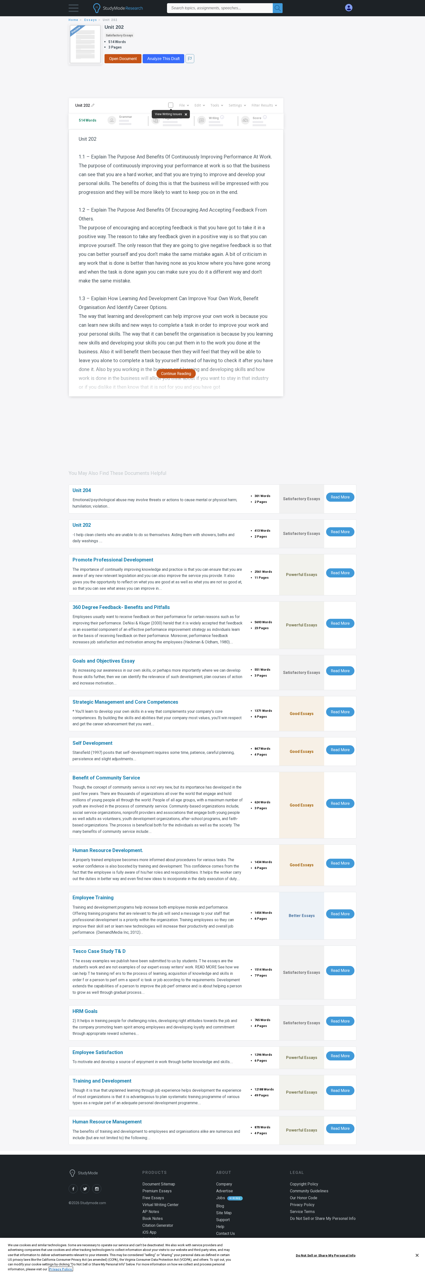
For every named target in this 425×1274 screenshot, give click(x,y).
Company (224, 1184)
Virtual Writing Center (160, 1204)
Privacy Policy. (61, 1269)
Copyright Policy (304, 1184)
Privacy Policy (302, 1204)
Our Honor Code (303, 1198)
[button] (73, 9)
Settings (235, 105)
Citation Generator (157, 1225)
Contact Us (225, 1233)
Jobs (220, 1198)
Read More (340, 497)
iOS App (149, 1232)
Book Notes (152, 1218)
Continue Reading (176, 373)
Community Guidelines (309, 1191)
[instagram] (97, 1192)
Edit (198, 105)
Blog (220, 1206)
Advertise (224, 1191)
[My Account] (350, 7)
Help (220, 1226)
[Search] (278, 8)
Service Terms (302, 1211)
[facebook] (74, 1192)
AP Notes (150, 1211)
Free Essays (153, 1198)
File (182, 105)
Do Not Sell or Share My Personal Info (326, 1255)
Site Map (224, 1213)
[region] (212, 1256)
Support (223, 1219)
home (73, 20)
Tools (215, 105)
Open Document (123, 58)
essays (90, 20)
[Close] (417, 1255)
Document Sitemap (158, 1184)
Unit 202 (114, 27)
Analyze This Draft (163, 59)
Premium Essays (157, 1191)
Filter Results (262, 105)
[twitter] (86, 1192)
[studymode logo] (126, 8)
